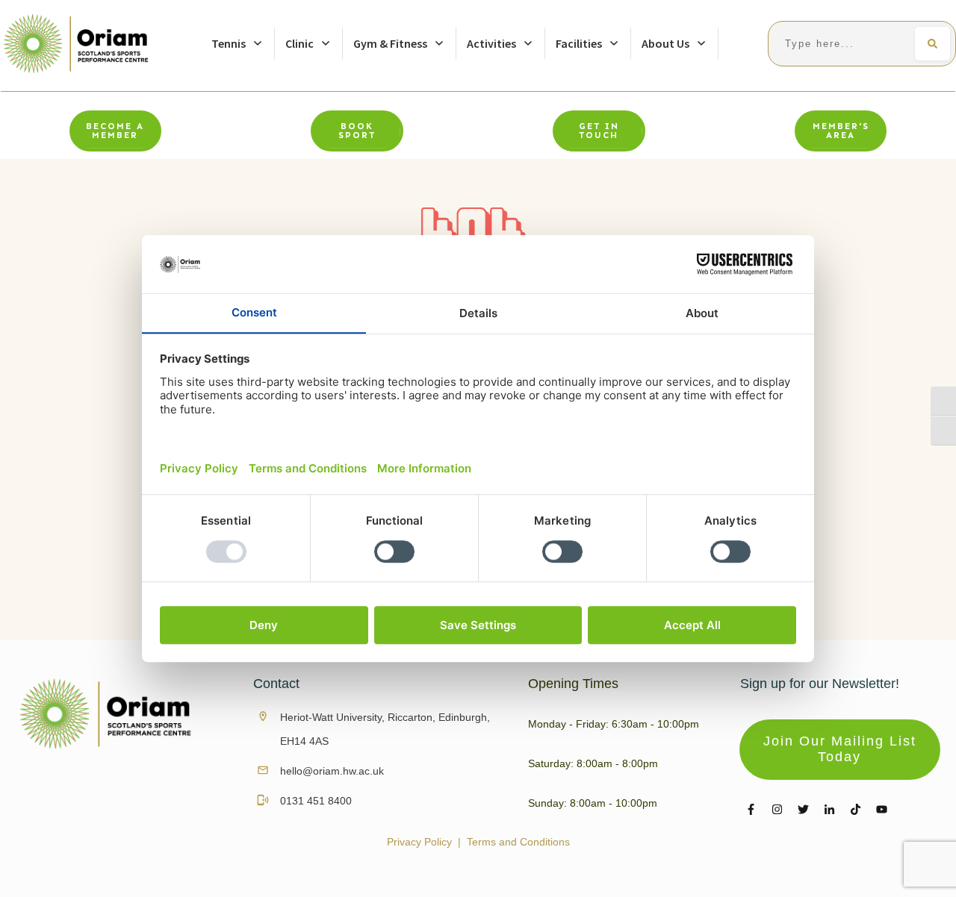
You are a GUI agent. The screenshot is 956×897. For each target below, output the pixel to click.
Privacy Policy (419, 842)
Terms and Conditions (518, 842)
